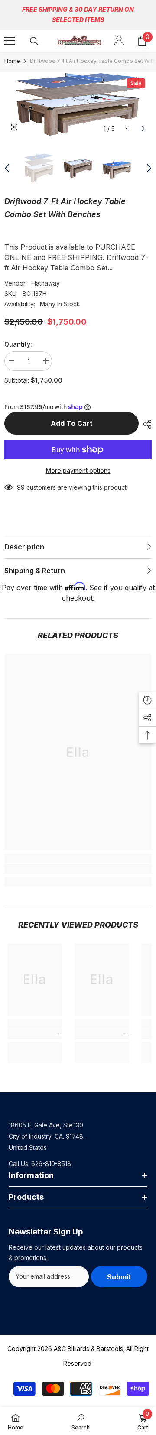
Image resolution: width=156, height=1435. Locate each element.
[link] (78, 869)
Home (12, 61)
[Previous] (127, 128)
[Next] (143, 128)
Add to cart (72, 423)
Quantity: (18, 344)
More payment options (78, 470)
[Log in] (119, 40)
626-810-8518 (51, 1163)
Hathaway (46, 283)
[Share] (145, 424)
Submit (119, 1277)
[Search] (34, 41)
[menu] (9, 41)
